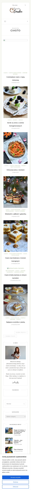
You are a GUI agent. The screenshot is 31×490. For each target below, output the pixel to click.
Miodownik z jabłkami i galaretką (15, 214)
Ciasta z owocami (15, 165)
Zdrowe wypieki (19, 272)
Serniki (21, 119)
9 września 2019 (15, 82)
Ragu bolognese (18, 449)
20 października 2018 (15, 280)
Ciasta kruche (15, 317)
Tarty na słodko (15, 167)
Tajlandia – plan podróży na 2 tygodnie (18, 441)
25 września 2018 (15, 324)
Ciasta (5, 72)
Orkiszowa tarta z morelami (15, 170)
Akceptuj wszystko (15, 477)
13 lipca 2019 (15, 172)
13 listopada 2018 (15, 263)
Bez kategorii (10, 270)
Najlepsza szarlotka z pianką (15, 322)
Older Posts (21, 332)
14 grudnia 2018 (15, 216)
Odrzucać (15, 486)
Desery (15, 119)
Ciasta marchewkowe (15, 253)
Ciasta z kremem (20, 211)
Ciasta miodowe (15, 209)
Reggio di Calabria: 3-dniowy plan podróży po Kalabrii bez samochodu (20, 431)
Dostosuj (15, 482)
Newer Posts (10, 336)
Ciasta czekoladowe (15, 72)
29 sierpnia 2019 (15, 128)
